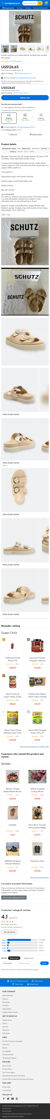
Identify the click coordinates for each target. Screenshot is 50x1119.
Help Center (39, 981)
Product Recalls (7, 1054)
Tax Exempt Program (9, 1058)
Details (19, 130)
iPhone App (6, 1087)
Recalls (4, 1048)
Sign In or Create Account (19, 981)
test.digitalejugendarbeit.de (26, 78)
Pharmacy (5, 1044)
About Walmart (7, 995)
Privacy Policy (7, 1069)
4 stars (4, 942)
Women (20, 151)
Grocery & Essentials (40, 8)
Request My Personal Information (13, 1076)
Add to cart (25, 97)
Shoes (26, 151)
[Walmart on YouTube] (12, 1098)
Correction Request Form (14, 897)
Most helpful (7, 963)
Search (44, 963)
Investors (5, 1005)
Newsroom (6, 1002)
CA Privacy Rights (8, 1072)
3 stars (4, 945)
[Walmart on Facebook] (3, 1098)
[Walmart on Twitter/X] (8, 1098)
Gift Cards (5, 1033)
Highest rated (28, 958)
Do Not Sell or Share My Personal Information (18, 1079)
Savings (27, 8)
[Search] (40, 3)
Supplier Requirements (10, 1012)
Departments (9, 8)
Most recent (14, 958)
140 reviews (17, 61)
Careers (5, 999)
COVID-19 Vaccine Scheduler (12, 1041)
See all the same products (39, 877)
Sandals (31, 151)
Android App (6, 1090)
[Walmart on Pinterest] (17, 1098)
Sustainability (6, 1009)
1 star (4, 950)
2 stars (4, 948)
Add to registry (37, 134)
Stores (4, 1023)
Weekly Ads (34, 984)
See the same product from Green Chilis (34, 746)
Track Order (19, 984)
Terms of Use (6, 1066)
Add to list (13, 134)
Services (20, 8)
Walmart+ (5, 1030)
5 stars (4, 940)
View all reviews (9, 932)
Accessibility (6, 1051)
